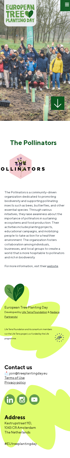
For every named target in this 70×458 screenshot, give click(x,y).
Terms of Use (14, 378)
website (52, 266)
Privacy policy (15, 382)
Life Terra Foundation (34, 312)
